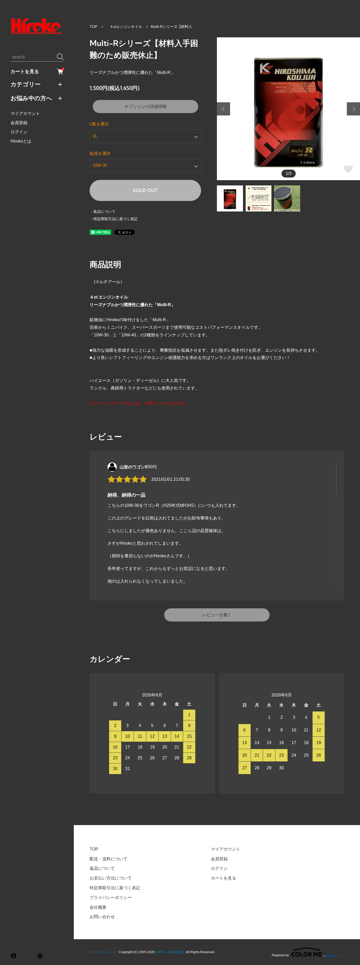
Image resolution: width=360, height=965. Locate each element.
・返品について (102, 211)
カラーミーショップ (104, 952)
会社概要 (98, 907)
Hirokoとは (21, 141)
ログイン (19, 132)
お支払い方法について (111, 878)
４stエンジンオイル (124, 26)
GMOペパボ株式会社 (170, 952)
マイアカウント (25, 113)
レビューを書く (217, 615)
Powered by (280, 955)
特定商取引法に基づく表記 (115, 888)
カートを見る (37, 71)
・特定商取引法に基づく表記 (114, 219)
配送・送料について (109, 859)
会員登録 (19, 122)
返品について (102, 868)
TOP (93, 26)
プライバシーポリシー (111, 897)
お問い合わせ (102, 917)
